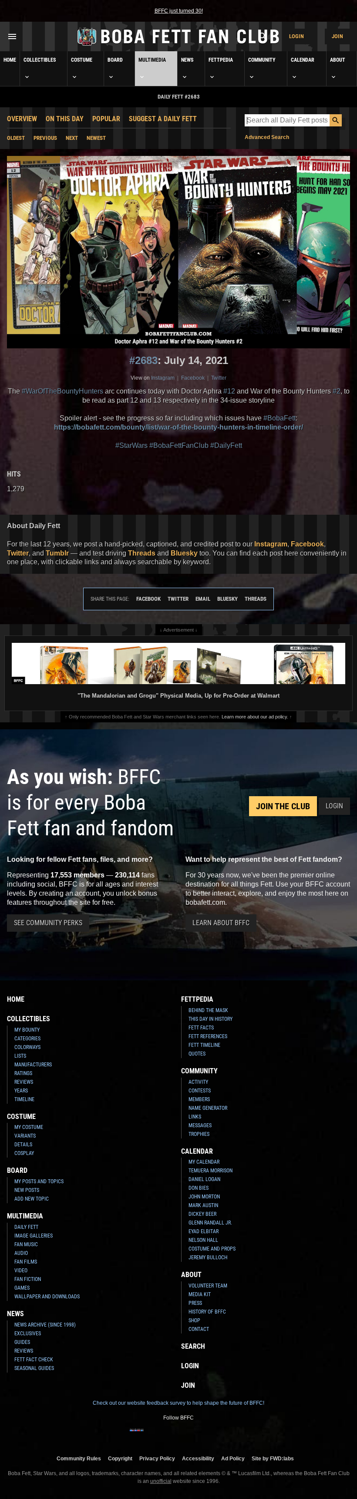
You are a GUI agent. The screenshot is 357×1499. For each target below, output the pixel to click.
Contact (199, 1329)
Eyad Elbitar (204, 1231)
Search (193, 1346)
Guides (22, 1342)
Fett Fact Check (33, 1360)
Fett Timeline (204, 1045)
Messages (200, 1125)
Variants (25, 1136)
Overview (22, 119)
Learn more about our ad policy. (255, 716)
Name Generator (208, 1108)
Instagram (163, 378)
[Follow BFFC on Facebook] (137, 1436)
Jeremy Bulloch (208, 1257)
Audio (21, 1253)
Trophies (199, 1134)
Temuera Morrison (210, 1171)
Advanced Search (267, 137)
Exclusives (27, 1333)
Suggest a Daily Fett (163, 119)
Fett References (208, 1036)
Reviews (23, 1082)
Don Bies (199, 1188)
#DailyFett (226, 445)
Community (262, 60)
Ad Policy (233, 1458)
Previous (45, 138)
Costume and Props (212, 1249)
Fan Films (25, 1262)
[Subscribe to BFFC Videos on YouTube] (192, 1436)
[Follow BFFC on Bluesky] (220, 1436)
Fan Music (26, 1244)
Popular (106, 119)
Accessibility (198, 1458)
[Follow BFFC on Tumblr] (178, 1436)
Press (195, 1303)
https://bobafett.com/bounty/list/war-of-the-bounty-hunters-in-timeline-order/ (178, 427)
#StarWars (131, 445)
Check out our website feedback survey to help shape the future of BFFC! (178, 1403)
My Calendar (204, 1162)
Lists (20, 1056)
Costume (81, 60)
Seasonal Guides (34, 1368)
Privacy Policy (157, 1458)
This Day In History (210, 1019)
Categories (27, 1039)
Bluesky (184, 553)
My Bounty (27, 1030)
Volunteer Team (208, 1286)
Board (115, 60)
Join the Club (283, 806)
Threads (141, 553)
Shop (194, 1320)
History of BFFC (207, 1312)
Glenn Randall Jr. (210, 1223)
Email (202, 599)
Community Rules (79, 1458)
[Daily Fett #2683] (178, 252)
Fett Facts (201, 1028)
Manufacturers (33, 1065)
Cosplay (24, 1153)
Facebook (193, 378)
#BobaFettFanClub (179, 445)
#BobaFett (279, 418)
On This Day (65, 119)
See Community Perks (48, 923)
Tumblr (57, 553)
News (187, 60)
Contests (200, 1091)
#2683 (143, 360)
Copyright (120, 1458)
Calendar (302, 60)
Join (337, 36)
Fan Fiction (27, 1279)
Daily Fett (26, 1227)
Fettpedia (221, 60)
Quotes (197, 1054)
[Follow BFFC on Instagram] (151, 1436)
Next (72, 138)
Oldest (16, 138)
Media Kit (200, 1294)
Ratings (23, 1073)
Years (21, 1091)
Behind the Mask (208, 1010)
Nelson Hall (203, 1240)
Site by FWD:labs (273, 1458)
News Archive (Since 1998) (45, 1325)
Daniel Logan (204, 1179)
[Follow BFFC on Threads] (206, 1436)
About (337, 60)
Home (9, 60)
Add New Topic (31, 1199)
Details (23, 1145)
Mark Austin (203, 1205)
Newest (96, 138)
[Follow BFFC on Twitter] (165, 1436)
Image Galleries (33, 1236)
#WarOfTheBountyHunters (62, 391)
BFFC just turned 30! (179, 11)
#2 (336, 391)
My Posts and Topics (39, 1181)
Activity (198, 1082)
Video (20, 1270)
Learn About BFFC (220, 923)
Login (296, 36)
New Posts (26, 1190)
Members (199, 1099)
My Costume (28, 1127)
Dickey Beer (202, 1214)
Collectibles (40, 60)
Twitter (218, 378)
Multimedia (152, 60)
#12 (229, 391)
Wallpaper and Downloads (47, 1297)
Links (195, 1117)
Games (22, 1288)
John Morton (204, 1197)
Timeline (24, 1099)
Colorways (27, 1047)
